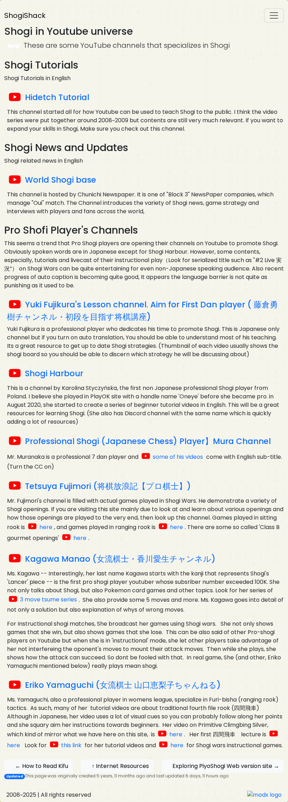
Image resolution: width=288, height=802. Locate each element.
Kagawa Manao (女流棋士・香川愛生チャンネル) (120, 559)
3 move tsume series (48, 599)
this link (71, 745)
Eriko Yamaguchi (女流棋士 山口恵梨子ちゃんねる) (123, 685)
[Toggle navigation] (274, 15)
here (45, 527)
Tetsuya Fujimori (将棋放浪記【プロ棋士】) (108, 486)
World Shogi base (60, 179)
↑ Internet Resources (120, 766)
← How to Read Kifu (41, 766)
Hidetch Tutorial (57, 97)
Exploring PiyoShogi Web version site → (225, 766)
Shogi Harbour (54, 373)
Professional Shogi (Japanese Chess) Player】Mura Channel (148, 441)
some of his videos (178, 457)
